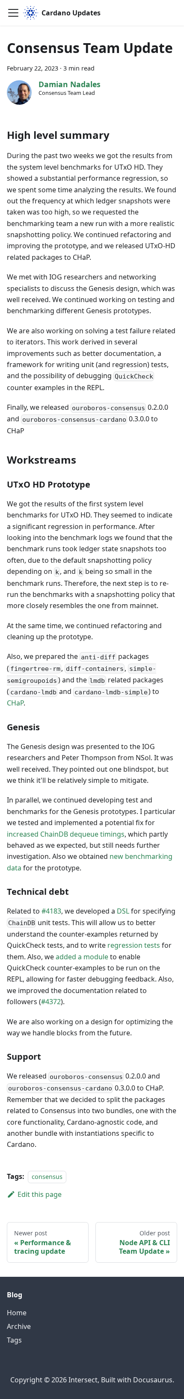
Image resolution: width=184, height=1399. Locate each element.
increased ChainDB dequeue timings (66, 834)
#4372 (51, 1001)
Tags (14, 1340)
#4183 (51, 911)
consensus (47, 1177)
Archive (19, 1326)
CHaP (15, 703)
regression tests (133, 945)
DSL (123, 911)
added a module (82, 956)
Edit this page (40, 1194)
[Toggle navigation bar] (13, 12)
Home (17, 1312)
